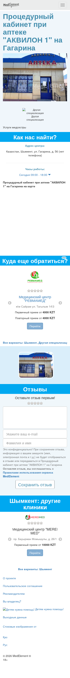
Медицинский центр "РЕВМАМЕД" (35, 298)
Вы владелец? (12, 601)
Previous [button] (10, 303)
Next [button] (60, 303)
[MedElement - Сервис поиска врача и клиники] (11, 5)
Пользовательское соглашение (22, 586)
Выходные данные (15, 617)
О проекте (9, 578)
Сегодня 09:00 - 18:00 (33, 175)
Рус (5, 645)
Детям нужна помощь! (49, 609)
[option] (35, 303)
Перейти (35, 326)
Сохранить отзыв (35, 484)
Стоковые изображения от (19, 626)
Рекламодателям (14, 593)
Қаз (5, 637)
